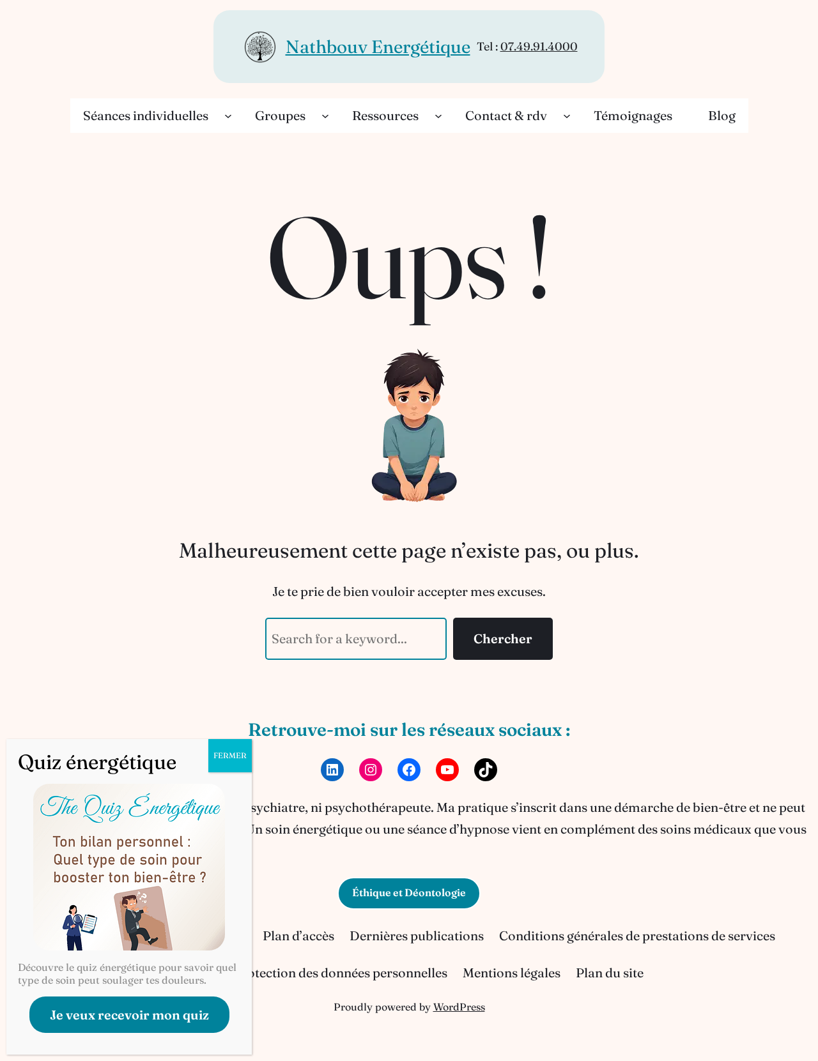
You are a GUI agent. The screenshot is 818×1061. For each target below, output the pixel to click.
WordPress (459, 1006)
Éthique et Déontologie (409, 892)
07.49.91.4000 (539, 46)
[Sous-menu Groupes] (325, 115)
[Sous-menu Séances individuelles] (228, 115)
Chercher (503, 638)
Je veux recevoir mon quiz (129, 1015)
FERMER (230, 755)
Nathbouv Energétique (378, 46)
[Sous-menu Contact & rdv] (567, 115)
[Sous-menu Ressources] (438, 115)
